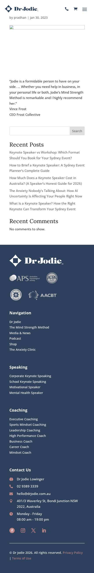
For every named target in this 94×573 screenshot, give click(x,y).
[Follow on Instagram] (23, 530)
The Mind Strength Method (29, 327)
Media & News (20, 333)
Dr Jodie (15, 322)
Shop (13, 344)
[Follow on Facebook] (12, 530)
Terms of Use (21, 558)
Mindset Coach (20, 452)
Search (77, 131)
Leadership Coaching (24, 430)
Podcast (15, 338)
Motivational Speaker (24, 387)
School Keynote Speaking (27, 382)
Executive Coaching (23, 419)
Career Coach (19, 447)
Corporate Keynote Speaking (30, 376)
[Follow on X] (33, 530)
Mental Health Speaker (26, 393)
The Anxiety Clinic (22, 349)
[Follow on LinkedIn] (44, 530)
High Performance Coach (27, 436)
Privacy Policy (73, 553)
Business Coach (20, 441)
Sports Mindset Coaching (27, 424)
